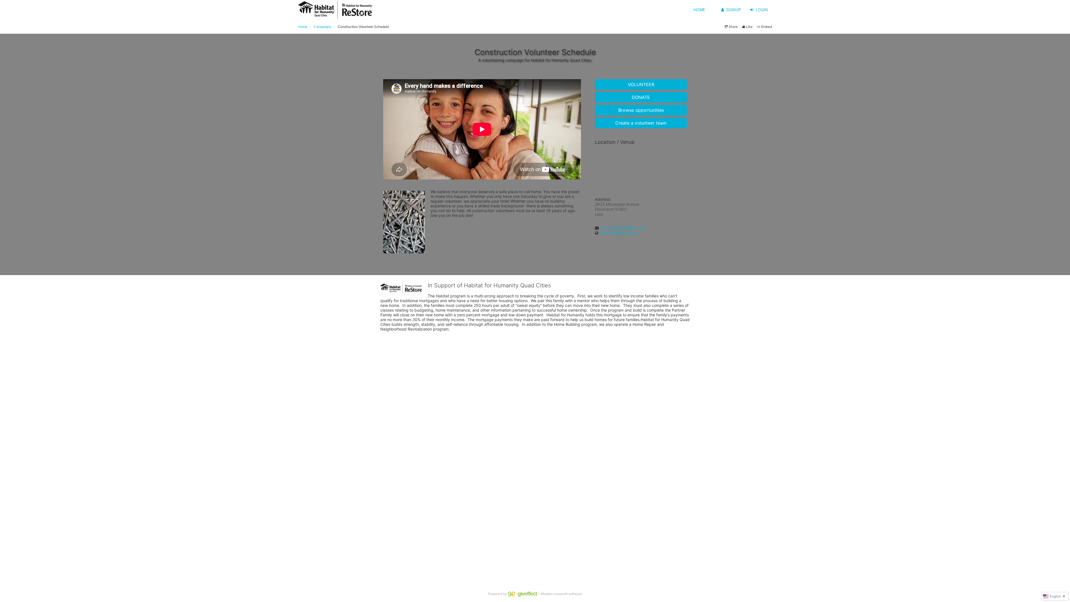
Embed (766, 27)
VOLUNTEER (641, 84)
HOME (699, 9)
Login (762, 9)
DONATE (641, 97)
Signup (733, 9)
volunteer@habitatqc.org (622, 227)
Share (733, 27)
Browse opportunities (641, 110)
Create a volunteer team (641, 123)
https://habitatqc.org (618, 232)
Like (749, 27)
